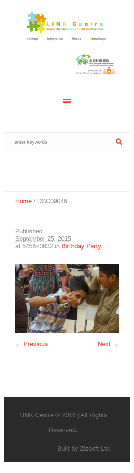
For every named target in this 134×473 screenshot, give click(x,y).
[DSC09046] (67, 298)
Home (23, 201)
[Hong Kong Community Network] (67, 26)
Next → (108, 344)
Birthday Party (81, 246)
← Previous (31, 344)
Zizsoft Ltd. (95, 448)
